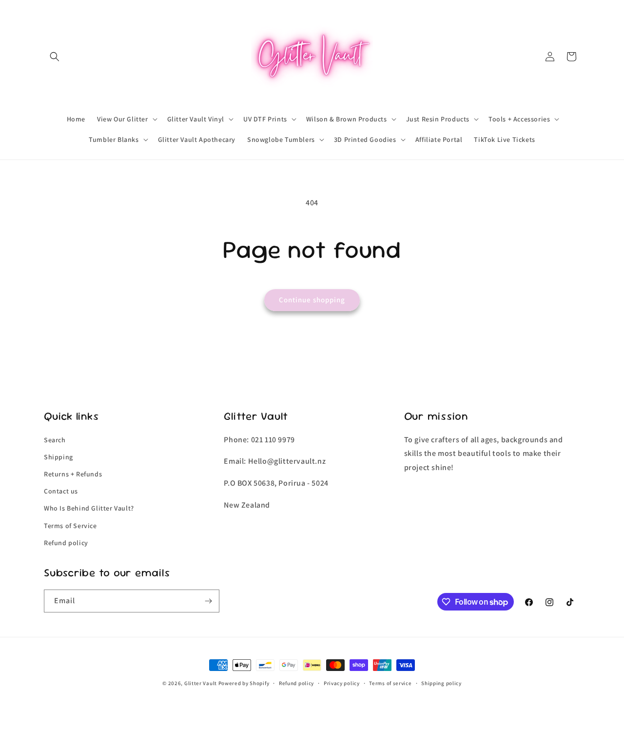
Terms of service (390, 683)
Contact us (61, 491)
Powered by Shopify (244, 683)
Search (55, 439)
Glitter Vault (200, 683)
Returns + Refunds (73, 474)
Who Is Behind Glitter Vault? (89, 508)
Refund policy (66, 542)
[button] (54, 56)
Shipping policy (441, 683)
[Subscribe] (208, 601)
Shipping (58, 457)
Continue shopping (312, 299)
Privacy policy (342, 683)
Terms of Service (70, 525)
